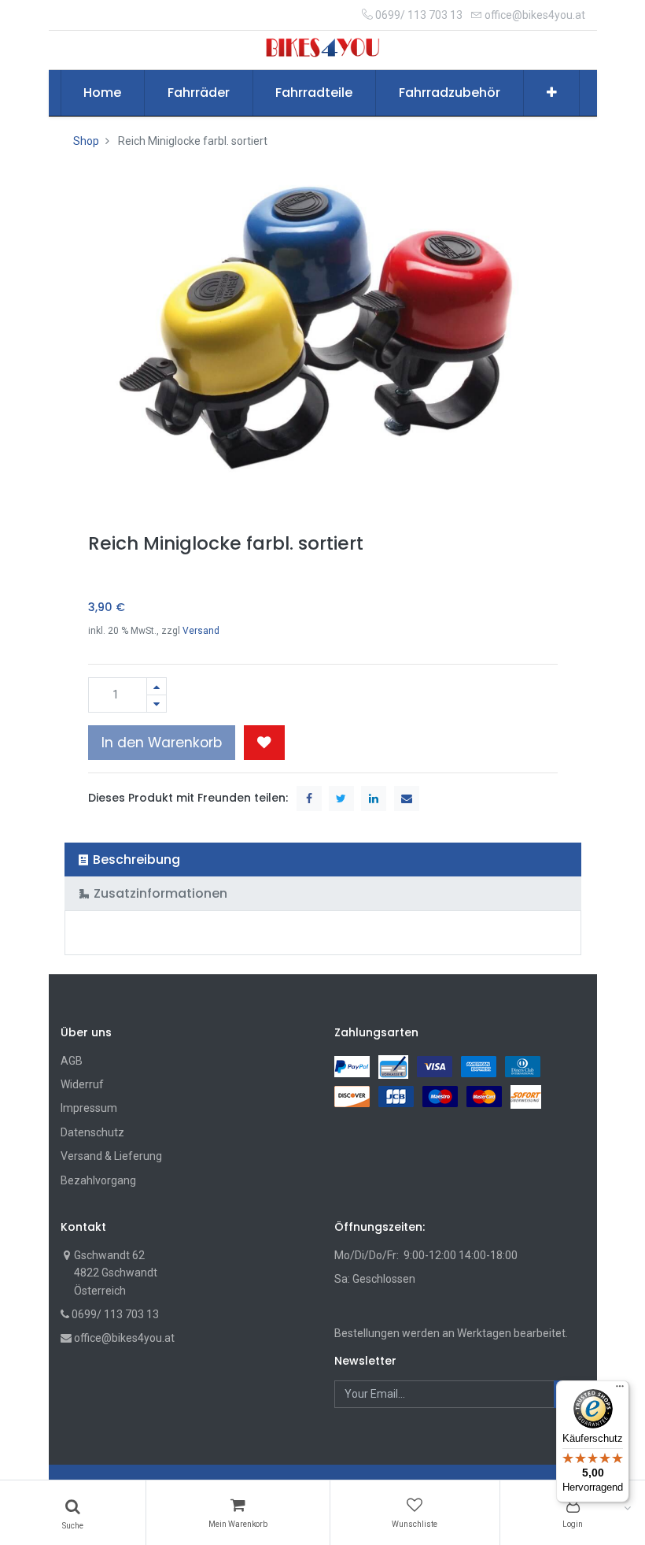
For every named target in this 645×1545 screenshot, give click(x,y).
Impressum (89, 1108)
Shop (86, 141)
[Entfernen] (156, 703)
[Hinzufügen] (156, 686)
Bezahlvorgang (98, 1180)
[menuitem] (103, 93)
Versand (200, 630)
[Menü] (619, 1389)
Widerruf (82, 1084)
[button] (552, 93)
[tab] (322, 859)
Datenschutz (92, 1132)
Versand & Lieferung (111, 1156)
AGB (72, 1060)
